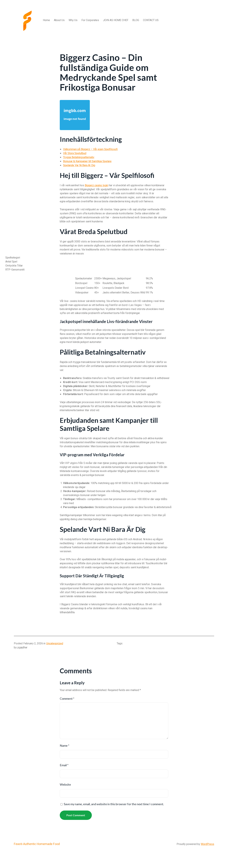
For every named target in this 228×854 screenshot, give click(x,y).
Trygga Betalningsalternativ (78, 157)
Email (64, 765)
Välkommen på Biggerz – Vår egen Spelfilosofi (90, 149)
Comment (67, 698)
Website (65, 784)
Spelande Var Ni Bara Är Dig (79, 165)
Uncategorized (54, 644)
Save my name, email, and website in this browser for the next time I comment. (114, 804)
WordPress (207, 844)
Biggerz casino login (96, 185)
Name (64, 745)
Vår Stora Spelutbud (74, 153)
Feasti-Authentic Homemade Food (37, 844)
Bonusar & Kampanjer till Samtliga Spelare (87, 161)
